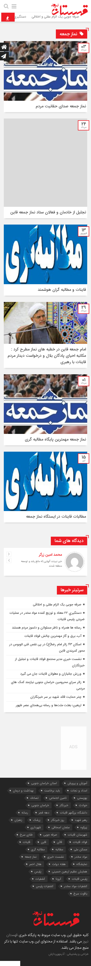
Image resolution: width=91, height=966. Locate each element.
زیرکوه (83, 827)
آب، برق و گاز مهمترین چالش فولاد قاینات (52, 636)
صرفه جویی (50, 834)
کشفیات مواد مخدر (75, 886)
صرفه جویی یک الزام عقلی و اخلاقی (57, 604)
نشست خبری (55, 856)
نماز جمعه (31, 856)
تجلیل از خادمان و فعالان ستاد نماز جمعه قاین (48, 212)
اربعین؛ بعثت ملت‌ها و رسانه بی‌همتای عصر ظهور (48, 705)
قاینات (26, 842)
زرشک (36, 820)
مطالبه (59, 849)
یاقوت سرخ (80, 893)
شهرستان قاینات (77, 834)
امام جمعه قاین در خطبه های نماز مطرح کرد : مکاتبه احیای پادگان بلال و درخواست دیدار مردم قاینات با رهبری (47, 356)
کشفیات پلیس (44, 886)
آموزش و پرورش (77, 783)
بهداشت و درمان (23, 790)
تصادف (34, 797)
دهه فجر (44, 812)
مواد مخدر (81, 856)
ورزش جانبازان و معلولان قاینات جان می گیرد (50, 674)
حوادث (83, 805)
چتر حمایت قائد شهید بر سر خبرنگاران (55, 697)
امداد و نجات (79, 790)
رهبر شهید (81, 820)
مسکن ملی (80, 849)
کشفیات (40, 878)
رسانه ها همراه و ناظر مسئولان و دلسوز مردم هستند (46, 628)
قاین (43, 842)
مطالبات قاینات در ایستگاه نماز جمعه (56, 516)
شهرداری (36, 827)
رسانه (24, 812)
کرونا (58, 878)
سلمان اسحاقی (61, 827)
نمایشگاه (81, 864)
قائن (59, 842)
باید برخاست (52, 790)
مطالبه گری (38, 849)
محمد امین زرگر (50, 555)
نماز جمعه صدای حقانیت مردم (61, 106)
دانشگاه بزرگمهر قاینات (73, 812)
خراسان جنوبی (40, 805)
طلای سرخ (26, 834)
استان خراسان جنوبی (44, 783)
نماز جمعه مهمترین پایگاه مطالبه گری (55, 439)
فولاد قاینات (80, 842)
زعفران (18, 820)
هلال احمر (35, 864)
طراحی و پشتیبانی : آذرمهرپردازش (68, 954)
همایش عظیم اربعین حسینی (69, 871)
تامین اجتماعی (57, 797)
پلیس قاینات (79, 878)
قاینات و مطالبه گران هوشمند (62, 289)
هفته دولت (59, 864)
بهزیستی (82, 797)
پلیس (37, 871)
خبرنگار (64, 805)
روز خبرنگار (57, 820)
